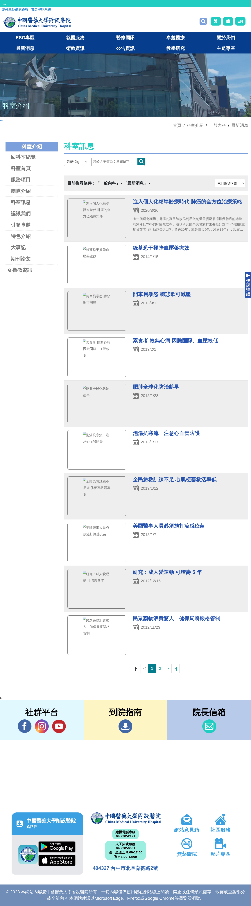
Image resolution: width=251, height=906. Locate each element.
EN (240, 21)
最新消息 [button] (25, 48)
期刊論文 (21, 259)
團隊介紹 (21, 191)
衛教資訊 (22, 270)
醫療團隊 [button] (125, 37)
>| (175, 668)
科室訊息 (21, 202)
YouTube (59, 726)
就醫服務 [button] (75, 37)
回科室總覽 (23, 157)
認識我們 (21, 213)
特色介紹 (21, 236)
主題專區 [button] (226, 48)
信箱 (209, 726)
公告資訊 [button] (125, 48)
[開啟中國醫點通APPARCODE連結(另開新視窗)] (28, 854)
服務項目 (21, 179)
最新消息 (239, 125)
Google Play (57, 848)
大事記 (18, 247)
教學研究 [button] (175, 48)
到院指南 (125, 726)
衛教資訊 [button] (75, 48)
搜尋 (203, 21)
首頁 (177, 125)
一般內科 (217, 125)
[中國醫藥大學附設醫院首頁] (37, 22)
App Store (57, 861)
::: (4, 3)
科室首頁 (21, 168)
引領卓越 (21, 225)
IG (42, 726)
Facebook (25, 726)
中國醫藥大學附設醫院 (125, 818)
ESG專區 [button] (25, 37)
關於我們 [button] (226, 37)
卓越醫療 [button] (175, 37)
